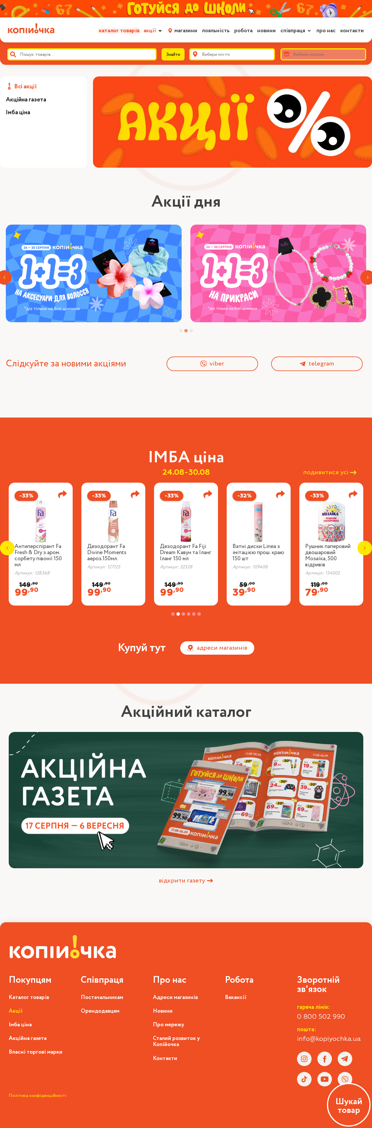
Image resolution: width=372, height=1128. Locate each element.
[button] (153, 30)
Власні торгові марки (35, 1052)
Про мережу (168, 1024)
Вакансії (235, 997)
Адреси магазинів (175, 997)
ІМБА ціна (186, 458)
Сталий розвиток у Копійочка (176, 1041)
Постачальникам (102, 997)
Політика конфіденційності (38, 1095)
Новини (163, 1011)
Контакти (165, 1058)
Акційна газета (27, 1038)
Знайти (173, 54)
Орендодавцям (100, 1011)
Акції (16, 1011)
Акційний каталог (186, 712)
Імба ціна (20, 1024)
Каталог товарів (29, 997)
